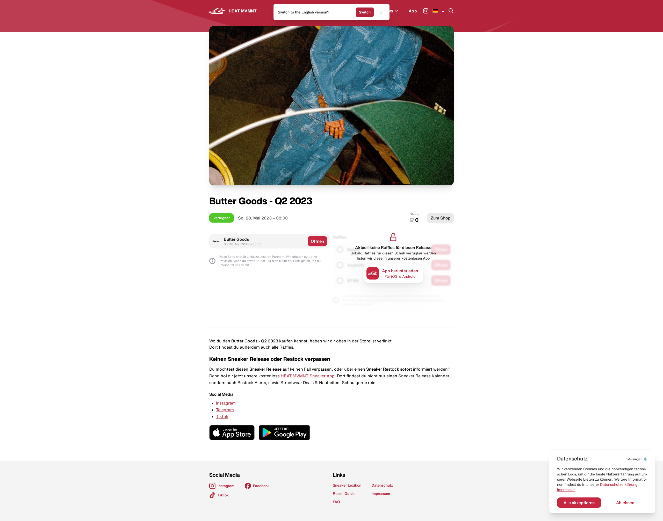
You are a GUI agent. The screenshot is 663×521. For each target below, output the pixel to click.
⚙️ (635, 459)
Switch (365, 12)
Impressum (566, 489)
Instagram (226, 403)
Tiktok (222, 416)
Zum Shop (440, 218)
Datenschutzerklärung (618, 484)
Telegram (225, 410)
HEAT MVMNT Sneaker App (308, 376)
